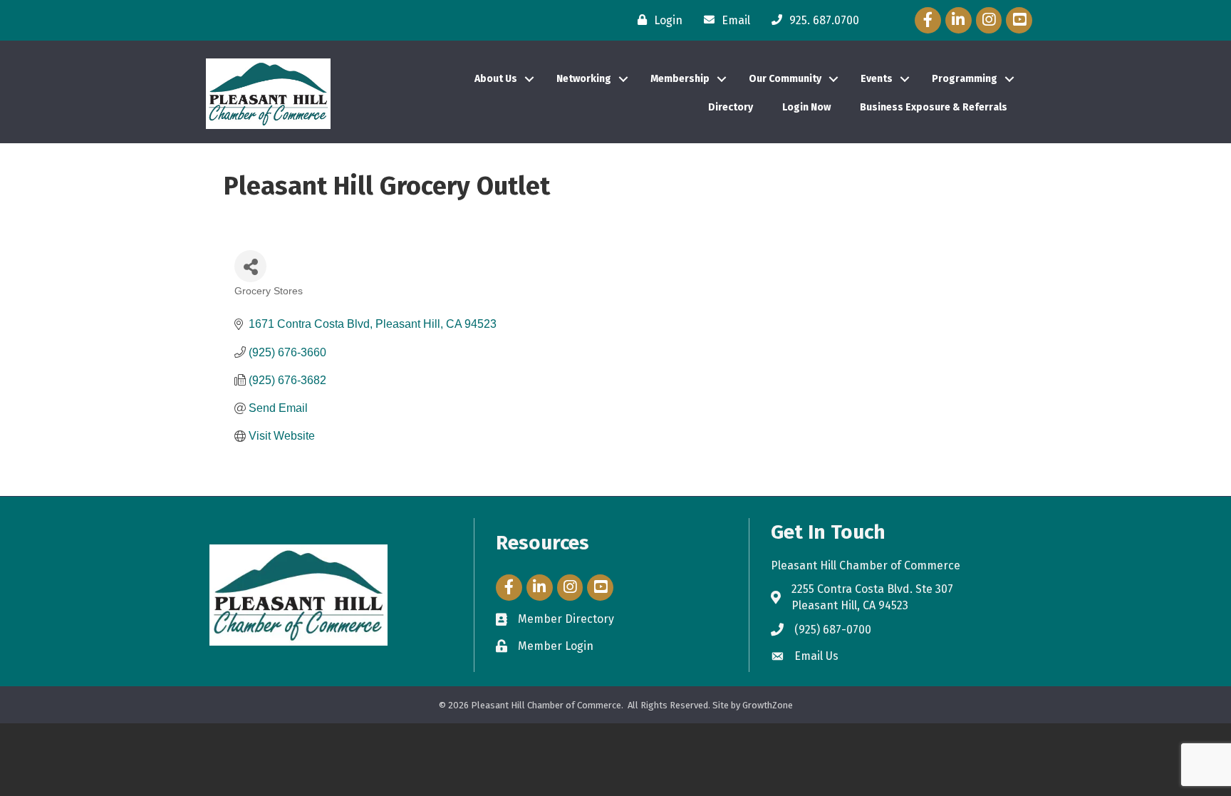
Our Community (785, 79)
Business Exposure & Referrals (933, 107)
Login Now (806, 107)
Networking (583, 79)
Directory (730, 107)
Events (877, 79)
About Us (495, 79)
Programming (964, 79)
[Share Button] (250, 266)
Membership (680, 79)
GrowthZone (767, 705)
